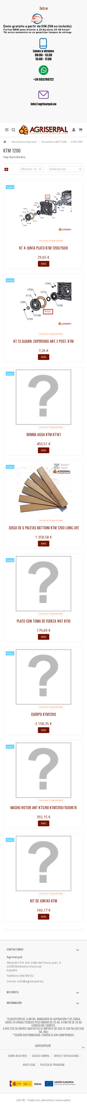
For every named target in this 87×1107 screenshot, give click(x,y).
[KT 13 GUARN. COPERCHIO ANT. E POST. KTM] (43, 304)
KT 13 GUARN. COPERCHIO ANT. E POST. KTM (43, 341)
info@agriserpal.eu (30, 981)
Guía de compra (40, 1056)
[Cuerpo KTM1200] (43, 677)
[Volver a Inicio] (4, 142)
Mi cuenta (13, 992)
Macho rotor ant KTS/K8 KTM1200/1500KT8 (43, 807)
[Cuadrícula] (6, 169)
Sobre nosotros (17, 1056)
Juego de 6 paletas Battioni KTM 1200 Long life (43, 527)
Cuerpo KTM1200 (43, 714)
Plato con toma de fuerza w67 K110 (43, 621)
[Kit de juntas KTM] (43, 863)
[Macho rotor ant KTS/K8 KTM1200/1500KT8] (43, 770)
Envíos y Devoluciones (66, 1056)
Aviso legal (29, 1064)
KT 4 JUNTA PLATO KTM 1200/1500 (43, 248)
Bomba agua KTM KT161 (44, 434)
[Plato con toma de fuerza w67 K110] (43, 583)
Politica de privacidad (52, 1064)
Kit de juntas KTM (43, 901)
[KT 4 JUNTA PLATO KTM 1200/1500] (43, 210)
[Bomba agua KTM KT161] (43, 397)
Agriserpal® (43, 1045)
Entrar (43, 8)
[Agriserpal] (43, 130)
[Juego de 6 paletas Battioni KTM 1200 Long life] (43, 490)
